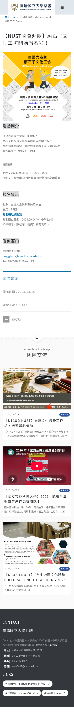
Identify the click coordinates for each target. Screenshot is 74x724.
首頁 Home (11, 17)
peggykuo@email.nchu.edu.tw (22, 256)
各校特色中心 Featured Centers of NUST (26, 683)
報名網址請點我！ (14, 214)
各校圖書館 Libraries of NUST (20, 693)
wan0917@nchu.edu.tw (25, 666)
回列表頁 (17, 319)
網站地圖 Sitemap (53, 693)
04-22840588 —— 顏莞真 (26, 655)
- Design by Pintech (45, 645)
